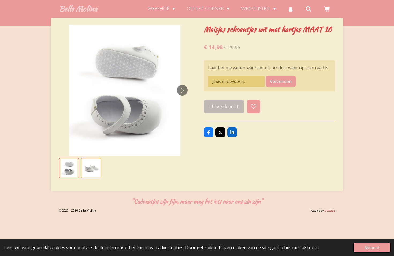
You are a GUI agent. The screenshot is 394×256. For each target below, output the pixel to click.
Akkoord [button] (372, 247)
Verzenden (281, 81)
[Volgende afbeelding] (182, 90)
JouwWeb (329, 210)
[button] (69, 168)
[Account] (290, 9)
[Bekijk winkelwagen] (326, 9)
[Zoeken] (308, 9)
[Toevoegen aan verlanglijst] (253, 106)
